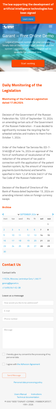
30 (4, 251)
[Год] (38, 214)
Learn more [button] (28, 18)
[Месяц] (18, 214)
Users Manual (20, 394)
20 (35, 240)
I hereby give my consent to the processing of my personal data (28, 356)
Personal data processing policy (28, 382)
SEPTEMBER (25, 214)
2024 (33, 214)
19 (28, 240)
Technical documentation (28, 397)
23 (4, 246)
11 (20, 235)
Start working (28, 63)
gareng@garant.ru (10, 283)
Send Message (14, 375)
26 (28, 246)
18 (20, 240)
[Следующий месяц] (53, 214)
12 (28, 235)
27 (35, 246)
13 (35, 235)
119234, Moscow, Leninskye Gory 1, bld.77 (21, 278)
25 (20, 246)
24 (13, 246)
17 (13, 240)
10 (13, 235)
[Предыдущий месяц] (3, 214)
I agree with (11, 364)
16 (4, 240)
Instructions (36, 394)
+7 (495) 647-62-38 (11, 287)
